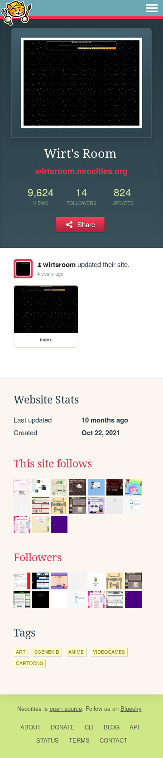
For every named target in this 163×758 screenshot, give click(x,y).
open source (66, 708)
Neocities (29, 708)
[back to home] (16, 12)
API (134, 727)
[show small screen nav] (151, 8)
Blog (112, 727)
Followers (38, 558)
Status (47, 740)
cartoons (29, 663)
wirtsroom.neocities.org (81, 171)
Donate (63, 727)
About (30, 727)
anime (76, 651)
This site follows (53, 464)
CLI (89, 727)
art (20, 651)
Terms (79, 740)
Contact (113, 740)
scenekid (46, 651)
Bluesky (131, 708)
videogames (109, 651)
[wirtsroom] (23, 269)
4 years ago (50, 273)
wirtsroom (59, 264)
